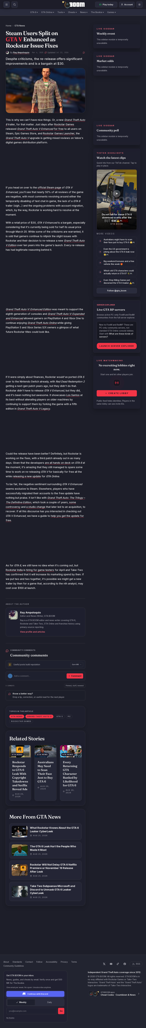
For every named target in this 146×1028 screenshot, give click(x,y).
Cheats (72, 12)
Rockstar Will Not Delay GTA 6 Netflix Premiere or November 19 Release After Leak (53, 868)
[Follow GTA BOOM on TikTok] (118, 964)
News (83, 12)
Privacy (64, 962)
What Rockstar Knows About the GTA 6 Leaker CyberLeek (54, 829)
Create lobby (118, 393)
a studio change (35, 506)
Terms (74, 962)
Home (8, 25)
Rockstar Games (64, 124)
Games (111, 12)
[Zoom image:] (45, 90)
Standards (17, 962)
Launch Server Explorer (117, 346)
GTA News (20, 25)
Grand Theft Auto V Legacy (33, 408)
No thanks (10, 1018)
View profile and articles (32, 632)
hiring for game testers (40, 569)
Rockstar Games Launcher (58, 133)
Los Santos (73, 395)
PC (69, 716)
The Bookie (97, 12)
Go (61, 1011)
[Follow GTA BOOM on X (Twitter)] (104, 964)
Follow (39, 962)
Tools (61, 12)
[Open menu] (6, 4)
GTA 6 (34, 12)
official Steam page (49, 187)
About (6, 962)
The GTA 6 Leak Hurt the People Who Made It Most (53, 848)
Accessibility (51, 962)
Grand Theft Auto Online (42, 322)
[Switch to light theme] (139, 4)
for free (59, 128)
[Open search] (14, 4)
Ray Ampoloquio (21, 52)
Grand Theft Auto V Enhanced (35, 128)
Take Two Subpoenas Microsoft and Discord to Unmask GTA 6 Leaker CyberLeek (52, 890)
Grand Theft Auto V (17, 137)
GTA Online (47, 12)
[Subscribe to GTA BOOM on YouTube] (111, 964)
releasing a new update (27, 476)
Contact (29, 962)
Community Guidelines (13, 966)
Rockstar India (14, 569)
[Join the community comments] (84, 52)
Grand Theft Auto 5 (39, 716)
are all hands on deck (58, 462)
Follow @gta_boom (116, 290)
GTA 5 (59, 716)
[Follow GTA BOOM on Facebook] (125, 964)
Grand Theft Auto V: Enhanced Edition (28, 309)
